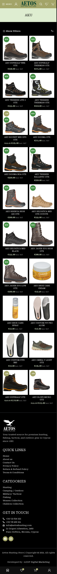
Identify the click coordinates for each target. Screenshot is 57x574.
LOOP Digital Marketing (37, 562)
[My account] (16, 4)
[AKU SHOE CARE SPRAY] (15, 308)
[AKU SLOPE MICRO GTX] (41, 382)
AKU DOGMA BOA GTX (15, 174)
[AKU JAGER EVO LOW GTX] (15, 271)
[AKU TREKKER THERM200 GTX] (41, 85)
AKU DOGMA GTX (41, 137)
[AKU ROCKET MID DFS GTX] (15, 122)
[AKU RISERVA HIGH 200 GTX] (15, 196)
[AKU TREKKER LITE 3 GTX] (15, 85)
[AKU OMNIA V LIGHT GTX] (41, 345)
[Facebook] (5, 538)
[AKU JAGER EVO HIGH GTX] (41, 233)
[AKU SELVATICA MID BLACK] (15, 233)
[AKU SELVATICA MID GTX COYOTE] (41, 196)
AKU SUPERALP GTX (15, 397)
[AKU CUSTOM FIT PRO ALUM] (41, 308)
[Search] (41, 4)
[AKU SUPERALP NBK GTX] (15, 48)
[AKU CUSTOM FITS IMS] (15, 345)
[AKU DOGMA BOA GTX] (15, 159)
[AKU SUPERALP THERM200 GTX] (41, 48)
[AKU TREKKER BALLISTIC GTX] (41, 159)
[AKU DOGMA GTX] (41, 122)
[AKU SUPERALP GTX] (15, 382)
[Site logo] (28, 4)
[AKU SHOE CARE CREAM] (41, 271)
